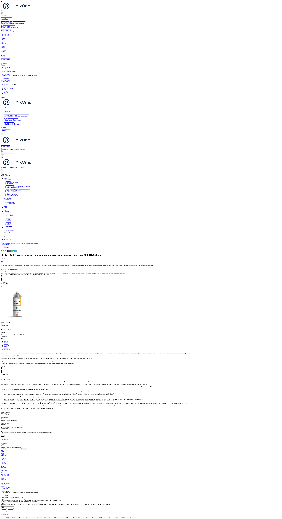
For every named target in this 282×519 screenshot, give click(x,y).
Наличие (6, 342)
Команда (3, 461)
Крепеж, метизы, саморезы (57, 265)
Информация (4, 470)
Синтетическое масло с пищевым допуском (91, 273)
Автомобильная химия (6, 265)
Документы (3, 468)
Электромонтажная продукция (145, 265)
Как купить (6, 345)
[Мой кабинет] (1, 150)
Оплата (5, 346)
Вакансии (3, 466)
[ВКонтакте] (1, 251)
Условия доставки (5, 475)
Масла (12, 269)
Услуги (2, 453)
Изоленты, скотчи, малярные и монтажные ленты (38, 265)
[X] (8, 251)
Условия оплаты (5, 474)
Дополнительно (7, 349)
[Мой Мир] (5, 251)
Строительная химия (120, 265)
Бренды (2, 454)
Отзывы (6, 344)
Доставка (6, 348)
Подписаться (24, 448)
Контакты (3, 464)
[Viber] (10, 251)
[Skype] (14, 251)
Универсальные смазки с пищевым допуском (113, 273)
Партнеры (3, 463)
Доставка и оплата (11, 200)
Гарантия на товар (5, 476)
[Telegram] (16, 251)
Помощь (3, 480)
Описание (6, 341)
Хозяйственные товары (131, 265)
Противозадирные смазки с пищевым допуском (47, 273)
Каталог (8, 181)
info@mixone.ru (5, 74)
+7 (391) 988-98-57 (5, 58)
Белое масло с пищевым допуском (9, 273)
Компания (9, 214)
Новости (3, 459)
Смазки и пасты (18, 269)
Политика (3, 479)
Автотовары (15, 265)
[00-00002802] (17, 319)
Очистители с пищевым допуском (26, 273)
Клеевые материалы (6, 269)
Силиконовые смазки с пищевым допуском (69, 273)
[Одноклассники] (3, 251)
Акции (2, 451)
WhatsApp (6, 78)
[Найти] (2, 14)
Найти (2, 507)
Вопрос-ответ (4, 484)
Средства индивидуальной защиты (106, 265)
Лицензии (3, 467)
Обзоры (2, 486)
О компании (4, 458)
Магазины (3, 472)
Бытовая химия (22, 265)
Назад (9, 179)
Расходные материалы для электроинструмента (76, 265)
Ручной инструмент (93, 265)
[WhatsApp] (12, 251)
